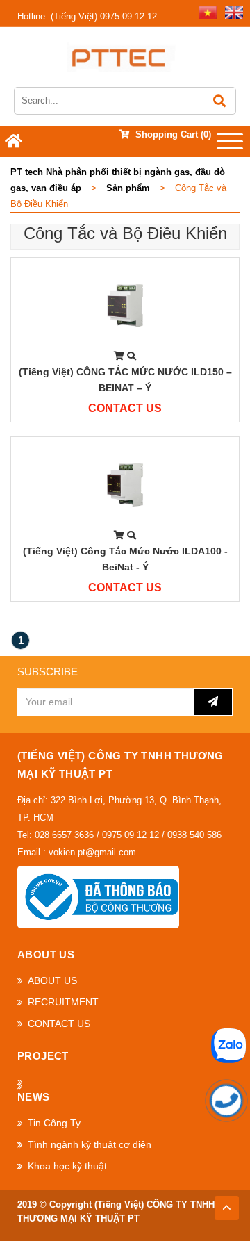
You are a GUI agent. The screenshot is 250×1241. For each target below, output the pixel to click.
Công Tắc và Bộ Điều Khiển (125, 233)
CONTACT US (59, 1023)
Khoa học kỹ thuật (67, 1166)
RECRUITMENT (63, 1002)
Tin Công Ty (54, 1122)
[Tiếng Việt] (205, 11)
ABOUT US (52, 980)
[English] (231, 11)
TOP (226, 1203)
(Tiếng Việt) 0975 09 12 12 (87, 16)
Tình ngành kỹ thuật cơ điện (89, 1144)
